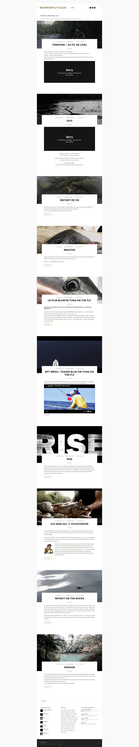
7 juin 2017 (59, 297)
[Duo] (69, 109)
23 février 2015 (59, 595)
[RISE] (69, 444)
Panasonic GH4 (82, 537)
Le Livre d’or (59, 744)
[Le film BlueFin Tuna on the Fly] (69, 290)
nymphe (75, 721)
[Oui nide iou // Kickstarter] (69, 506)
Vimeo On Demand (71, 314)
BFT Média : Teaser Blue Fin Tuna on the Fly (69, 373)
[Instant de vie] (69, 190)
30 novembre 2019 (59, 117)
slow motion (73, 726)
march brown (63, 719)
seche (68, 726)
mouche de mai (63, 721)
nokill (72, 721)
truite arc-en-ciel (64, 730)
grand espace (63, 717)
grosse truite (69, 717)
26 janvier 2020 (59, 41)
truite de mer (70, 730)
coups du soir (67, 713)
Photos (46, 744)
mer (67, 719)
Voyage (62, 732)
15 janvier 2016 (59, 456)
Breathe (69, 249)
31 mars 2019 (59, 246)
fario (70, 715)
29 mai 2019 (59, 197)
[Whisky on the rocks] (69, 586)
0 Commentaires (70, 117)
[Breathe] (69, 240)
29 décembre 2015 (59, 520)
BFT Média (63, 315)
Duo (69, 120)
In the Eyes (54, 541)
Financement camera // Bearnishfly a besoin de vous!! (71, 549)
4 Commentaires (68, 197)
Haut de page (80, 41)
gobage (73, 715)
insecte (73, 717)
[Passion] (69, 652)
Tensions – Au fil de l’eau (69, 44)
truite (72, 728)
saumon (62, 726)
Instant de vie (69, 200)
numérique (61, 314)
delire (71, 713)
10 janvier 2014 (59, 664)
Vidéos (41, 744)
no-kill (68, 721)
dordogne (75, 713)
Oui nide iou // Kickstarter (69, 524)
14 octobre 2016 (59, 368)
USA (74, 730)
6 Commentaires (68, 246)
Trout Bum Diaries (67, 728)
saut (65, 726)
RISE (69, 459)
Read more (47, 214)
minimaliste (71, 719)
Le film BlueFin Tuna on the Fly (69, 300)
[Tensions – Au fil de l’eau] (69, 35)
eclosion (62, 715)
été (65, 732)
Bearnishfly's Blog (53, 7)
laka (76, 717)
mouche (75, 719)
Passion (60, 466)
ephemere (67, 715)
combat (62, 713)
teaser (62, 728)
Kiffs (54, 744)
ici (82, 312)
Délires (50, 744)
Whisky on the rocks (69, 598)
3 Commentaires (69, 41)
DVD (56, 314)
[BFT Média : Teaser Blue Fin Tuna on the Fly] (69, 354)
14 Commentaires (69, 664)
